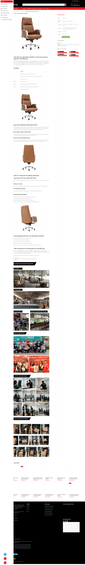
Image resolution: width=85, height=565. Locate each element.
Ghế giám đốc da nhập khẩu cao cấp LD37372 (73, 478)
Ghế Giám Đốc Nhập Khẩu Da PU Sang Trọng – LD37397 (49, 495)
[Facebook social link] (72, 1)
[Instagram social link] (65, 521)
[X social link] (73, 1)
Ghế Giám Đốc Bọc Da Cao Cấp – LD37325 (13, 478)
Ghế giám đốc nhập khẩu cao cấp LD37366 (25, 495)
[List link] (35, 506)
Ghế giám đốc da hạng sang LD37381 (61, 478)
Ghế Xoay (18, 11)
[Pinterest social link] (75, 1)
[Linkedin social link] (76, 1)
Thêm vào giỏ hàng (66, 36)
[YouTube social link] (67, 521)
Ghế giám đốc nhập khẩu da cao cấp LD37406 (37, 495)
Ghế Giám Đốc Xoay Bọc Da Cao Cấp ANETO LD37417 (74, 495)
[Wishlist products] (79, 1)
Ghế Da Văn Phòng (71, 44)
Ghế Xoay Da (22, 11)
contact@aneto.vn (15, 260)
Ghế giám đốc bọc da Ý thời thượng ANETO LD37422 (38, 478)
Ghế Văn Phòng (14, 11)
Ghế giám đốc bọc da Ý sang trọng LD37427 (25, 478)
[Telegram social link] (77, 1)
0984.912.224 (17, 257)
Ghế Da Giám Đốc (64, 44)
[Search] (65, 5)
